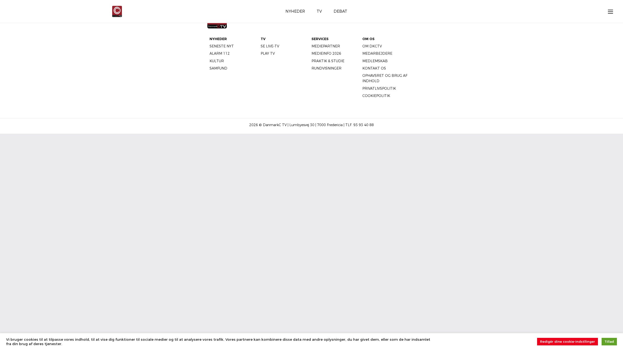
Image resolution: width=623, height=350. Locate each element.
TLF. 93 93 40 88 (359, 125)
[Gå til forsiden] (117, 11)
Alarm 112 (220, 53)
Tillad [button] (609, 341)
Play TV (268, 53)
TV (263, 39)
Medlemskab (375, 61)
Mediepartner (326, 46)
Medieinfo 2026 (326, 53)
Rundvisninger (326, 68)
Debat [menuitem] (340, 11)
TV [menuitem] (319, 11)
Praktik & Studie (328, 61)
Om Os (368, 39)
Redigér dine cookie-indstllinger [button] (567, 341)
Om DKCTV (372, 46)
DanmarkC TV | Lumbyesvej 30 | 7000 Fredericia (303, 125)
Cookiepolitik (376, 96)
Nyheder (218, 39)
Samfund (218, 68)
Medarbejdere (377, 53)
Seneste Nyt (222, 46)
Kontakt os (374, 68)
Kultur (217, 61)
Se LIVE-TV (270, 46)
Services (320, 39)
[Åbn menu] (608, 11)
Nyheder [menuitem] (295, 11)
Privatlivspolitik (379, 88)
